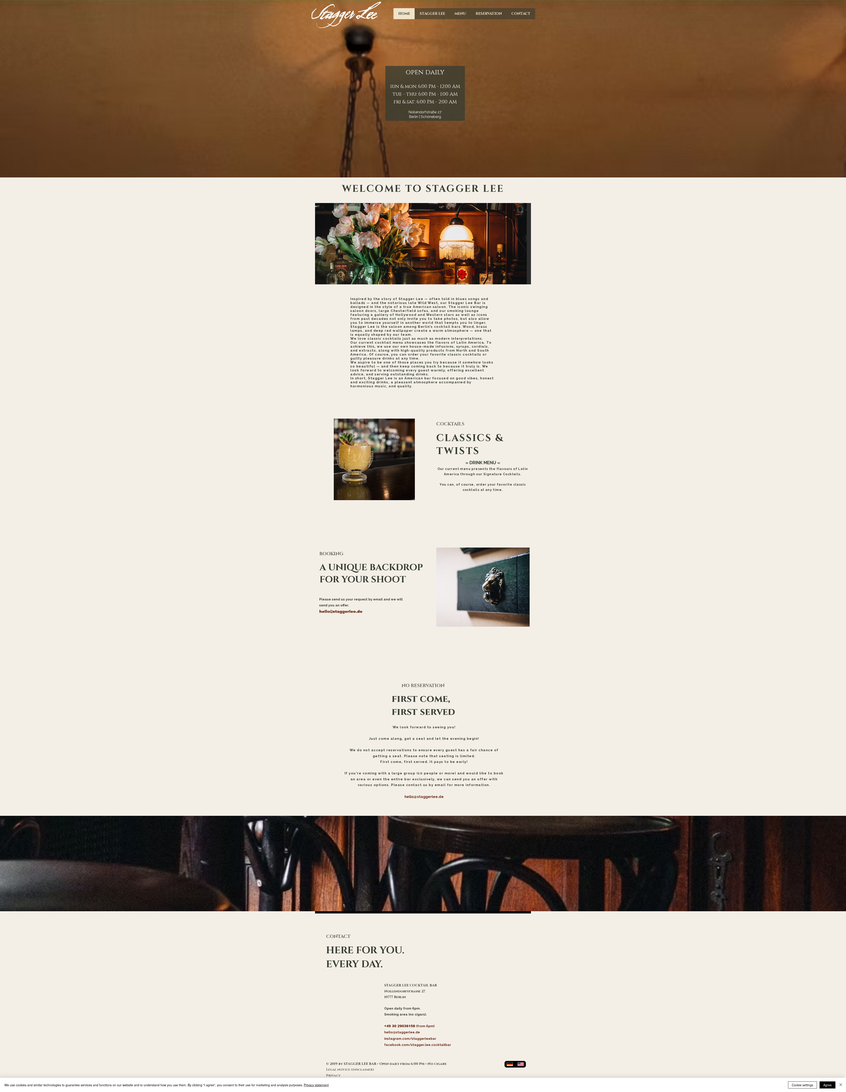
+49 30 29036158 (399, 1026)
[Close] (840, 1084)
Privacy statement (316, 1085)
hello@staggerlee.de (340, 611)
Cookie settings (802, 1085)
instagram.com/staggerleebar (410, 1039)
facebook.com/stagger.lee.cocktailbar (417, 1045)
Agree (827, 1085)
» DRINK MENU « (483, 462)
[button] (483, 587)
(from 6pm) (425, 1026)
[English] (520, 1064)
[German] (510, 1064)
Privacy (333, 1075)
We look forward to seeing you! (424, 727)
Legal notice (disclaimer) (350, 1069)
